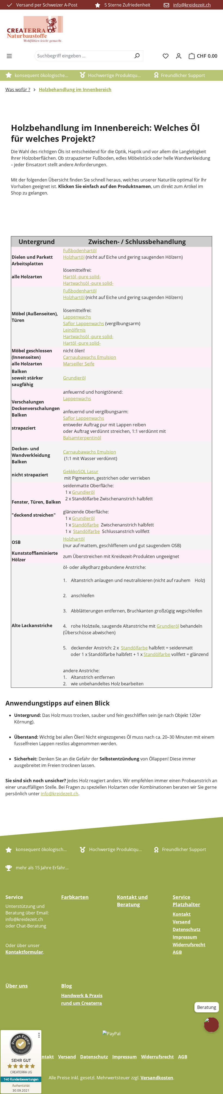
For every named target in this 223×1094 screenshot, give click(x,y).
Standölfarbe (85, 525)
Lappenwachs (77, 317)
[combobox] (83, 55)
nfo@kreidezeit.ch (60, 794)
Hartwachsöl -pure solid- (88, 283)
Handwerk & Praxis (82, 996)
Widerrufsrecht (189, 945)
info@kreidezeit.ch (192, 5)
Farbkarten (75, 897)
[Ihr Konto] (178, 55)
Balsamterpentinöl (82, 438)
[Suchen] (137, 55)
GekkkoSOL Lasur (80, 471)
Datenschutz (186, 929)
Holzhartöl (74, 257)
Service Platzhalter (186, 901)
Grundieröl (74, 378)
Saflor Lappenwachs (83, 323)
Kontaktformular (24, 952)
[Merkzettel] (165, 55)
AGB (177, 952)
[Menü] (9, 55)
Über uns (16, 985)
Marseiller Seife (78, 364)
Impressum (185, 937)
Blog (66, 985)
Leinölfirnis (74, 330)
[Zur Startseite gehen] (35, 30)
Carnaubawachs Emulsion (89, 357)
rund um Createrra (81, 1003)
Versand (181, 922)
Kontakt (182, 914)
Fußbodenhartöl (80, 251)
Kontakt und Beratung (132, 901)
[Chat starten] (211, 1024)
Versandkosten (157, 1078)
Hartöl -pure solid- (82, 277)
